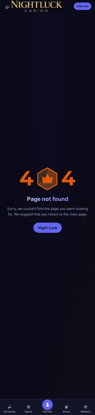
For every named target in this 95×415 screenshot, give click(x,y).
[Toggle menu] (7, 7)
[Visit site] (47, 405)
